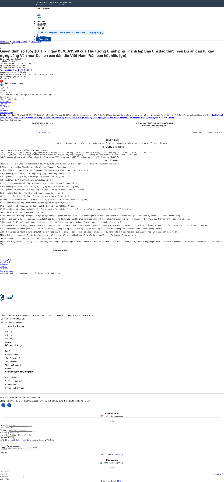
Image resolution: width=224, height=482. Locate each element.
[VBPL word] (1, 86)
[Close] (0, 411)
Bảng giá (9, 339)
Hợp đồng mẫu (51, 33)
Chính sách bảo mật (13, 381)
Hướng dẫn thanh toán (14, 388)
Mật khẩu (4, 432)
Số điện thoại (5, 430)
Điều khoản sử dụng (13, 377)
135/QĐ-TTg (36, 42)
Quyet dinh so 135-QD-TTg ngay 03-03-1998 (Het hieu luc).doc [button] (27, 95)
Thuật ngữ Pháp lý (96, 33)
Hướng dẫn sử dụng (44, 4)
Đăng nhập (119, 454)
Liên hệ (61, 4)
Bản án (40, 33)
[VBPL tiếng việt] (1, 81)
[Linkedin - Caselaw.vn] (9, 405)
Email (2, 428)
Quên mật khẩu (217, 474)
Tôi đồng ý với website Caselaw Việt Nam (28, 440)
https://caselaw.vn (35, 401)
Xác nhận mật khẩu (8, 435)
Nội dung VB (5, 101)
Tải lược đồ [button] (4, 97)
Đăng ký (120, 481)
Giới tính (3, 437)
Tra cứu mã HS (81, 33)
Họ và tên (4, 425)
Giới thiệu (9, 332)
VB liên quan (5, 110)
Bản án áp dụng (6, 112)
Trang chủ (4, 42)
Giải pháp (9, 335)
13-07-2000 (16, 70)
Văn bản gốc (5, 104)
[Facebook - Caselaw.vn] (3, 405)
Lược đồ (3, 108)
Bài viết (40, 28)
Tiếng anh (6, 106)
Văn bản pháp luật (66, 33)
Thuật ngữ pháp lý (13, 365)
